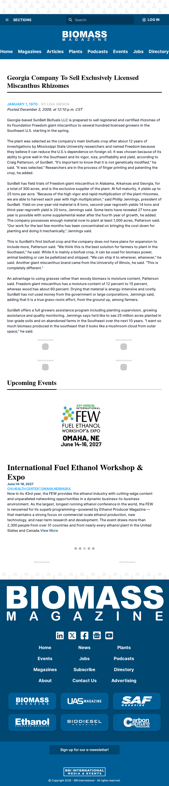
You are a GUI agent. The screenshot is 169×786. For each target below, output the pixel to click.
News (84, 647)
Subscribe (84, 669)
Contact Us (84, 680)
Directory (159, 51)
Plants (75, 51)
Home (6, 51)
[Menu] (7, 19)
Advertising (123, 680)
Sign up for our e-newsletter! (84, 749)
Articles (55, 51)
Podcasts (98, 51)
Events (120, 51)
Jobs (138, 51)
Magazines (29, 51)
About (45, 680)
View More (49, 530)
